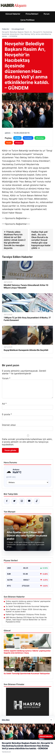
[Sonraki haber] (47, 519)
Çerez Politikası (27, 20)
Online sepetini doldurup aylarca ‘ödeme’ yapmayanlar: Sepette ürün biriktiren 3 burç (28, 602)
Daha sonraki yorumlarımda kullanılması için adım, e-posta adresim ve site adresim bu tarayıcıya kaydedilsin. (27, 442)
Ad (4, 403)
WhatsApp (40, 138)
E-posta (7, 414)
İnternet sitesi (9, 425)
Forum (47, 14)
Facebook (28, 138)
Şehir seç (11, 477)
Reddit (8, 143)
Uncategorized (17, 29)
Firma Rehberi (32, 14)
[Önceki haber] (41, 519)
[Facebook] (7, 501)
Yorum (6, 378)
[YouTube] (29, 501)
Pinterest (18, 143)
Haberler (5, 29)
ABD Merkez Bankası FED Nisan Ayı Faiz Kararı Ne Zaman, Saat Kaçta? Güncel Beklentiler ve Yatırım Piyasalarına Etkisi (26, 619)
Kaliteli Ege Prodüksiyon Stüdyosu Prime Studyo (26, 614)
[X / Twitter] (14, 501)
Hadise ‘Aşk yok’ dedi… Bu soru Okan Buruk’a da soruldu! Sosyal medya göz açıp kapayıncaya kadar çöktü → (40, 239)
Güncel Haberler (12, 14)
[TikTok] (37, 501)
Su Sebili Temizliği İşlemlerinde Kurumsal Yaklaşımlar (27, 606)
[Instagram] (22, 501)
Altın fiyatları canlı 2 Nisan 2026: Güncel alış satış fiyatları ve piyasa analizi (26, 610)
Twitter (17, 138)
